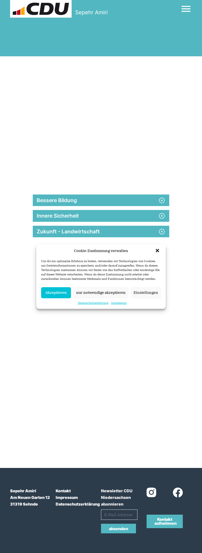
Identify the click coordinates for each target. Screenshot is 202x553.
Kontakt (63, 490)
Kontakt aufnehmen (165, 521)
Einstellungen (146, 292)
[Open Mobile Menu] (186, 9)
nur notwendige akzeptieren (101, 292)
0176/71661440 (49, 428)
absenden (118, 528)
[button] (158, 251)
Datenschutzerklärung (93, 303)
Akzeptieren (56, 292)
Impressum (119, 303)
